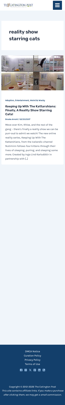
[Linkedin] (39, 370)
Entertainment (22, 100)
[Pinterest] (34, 370)
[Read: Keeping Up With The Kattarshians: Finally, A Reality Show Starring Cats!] (32, 72)
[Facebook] (21, 370)
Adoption (9, 100)
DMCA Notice (32, 351)
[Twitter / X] (30, 370)
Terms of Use (32, 363)
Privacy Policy (32, 359)
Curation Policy (32, 355)
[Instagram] (25, 370)
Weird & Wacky (37, 100)
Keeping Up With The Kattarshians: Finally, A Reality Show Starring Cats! (30, 110)
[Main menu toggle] (57, 5)
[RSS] (43, 370)
